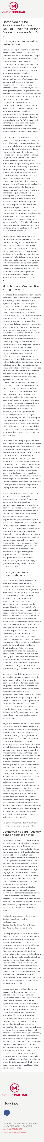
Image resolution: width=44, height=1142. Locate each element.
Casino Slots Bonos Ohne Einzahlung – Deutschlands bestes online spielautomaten (20, 919)
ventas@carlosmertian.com (14, 1132)
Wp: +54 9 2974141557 (12, 1129)
